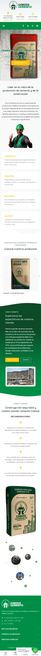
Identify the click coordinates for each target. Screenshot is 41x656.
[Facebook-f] (23, 26)
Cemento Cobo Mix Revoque (13, 293)
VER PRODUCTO (20, 63)
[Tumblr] (28, 26)
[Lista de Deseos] (35, 259)
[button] (3, 25)
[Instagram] (32, 26)
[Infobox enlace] (20, 160)
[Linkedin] (37, 26)
